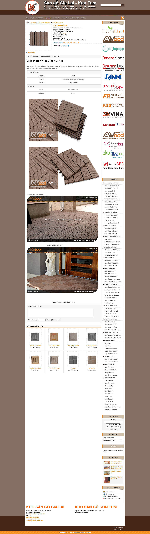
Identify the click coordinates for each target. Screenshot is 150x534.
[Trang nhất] (27, 22)
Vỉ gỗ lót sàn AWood (35, 345)
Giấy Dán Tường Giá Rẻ (111, 196)
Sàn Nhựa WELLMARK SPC (113, 338)
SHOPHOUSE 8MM (110, 271)
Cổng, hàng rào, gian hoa (112, 295)
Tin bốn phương (109, 440)
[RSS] (123, 18)
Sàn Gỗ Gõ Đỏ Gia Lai (111, 207)
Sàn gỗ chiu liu (109, 394)
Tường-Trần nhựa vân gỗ (112, 223)
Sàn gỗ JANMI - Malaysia (112, 236)
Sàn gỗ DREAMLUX (110, 247)
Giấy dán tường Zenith (111, 359)
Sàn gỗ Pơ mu (109, 388)
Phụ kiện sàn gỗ (109, 340)
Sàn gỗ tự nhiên (109, 378)
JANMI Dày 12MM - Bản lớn (112, 244)
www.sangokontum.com (33, 519)
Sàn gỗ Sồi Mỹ (109, 386)
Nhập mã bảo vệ (32, 320)
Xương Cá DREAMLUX (111, 255)
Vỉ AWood (73, 368)
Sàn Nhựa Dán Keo (110, 319)
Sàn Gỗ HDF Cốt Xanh (111, 231)
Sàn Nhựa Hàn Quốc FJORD (113, 329)
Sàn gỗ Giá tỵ (108, 396)
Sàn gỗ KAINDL (109, 367)
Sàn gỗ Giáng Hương (111, 404)
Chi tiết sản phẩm (33, 56)
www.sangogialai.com (32, 517)
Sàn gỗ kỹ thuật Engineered (112, 407)
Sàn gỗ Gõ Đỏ (109, 401)
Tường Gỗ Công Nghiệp (111, 217)
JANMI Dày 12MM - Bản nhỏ (113, 242)
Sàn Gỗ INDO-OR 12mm (111, 263)
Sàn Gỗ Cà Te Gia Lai (111, 202)
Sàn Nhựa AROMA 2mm (111, 324)
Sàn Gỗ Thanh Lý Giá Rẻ (112, 186)
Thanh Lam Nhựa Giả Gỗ (112, 316)
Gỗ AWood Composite (44, 22)
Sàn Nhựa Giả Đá (110, 322)
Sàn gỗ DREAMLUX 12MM (112, 250)
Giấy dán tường (109, 356)
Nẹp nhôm (108, 346)
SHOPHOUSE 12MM (111, 274)
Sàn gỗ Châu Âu (109, 364)
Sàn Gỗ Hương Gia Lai (111, 209)
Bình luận (56, 56)
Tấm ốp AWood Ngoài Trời (112, 290)
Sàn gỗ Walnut (109, 399)
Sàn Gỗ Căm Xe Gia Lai (111, 204)
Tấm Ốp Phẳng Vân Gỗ (111, 311)
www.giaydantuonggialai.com (34, 520)
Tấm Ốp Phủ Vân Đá (110, 313)
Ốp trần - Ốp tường (110, 212)
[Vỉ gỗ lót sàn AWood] (39, 50)
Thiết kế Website (118, 528)
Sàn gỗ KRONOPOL (110, 370)
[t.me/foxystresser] (32, 7)
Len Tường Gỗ (109, 380)
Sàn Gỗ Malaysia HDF (111, 228)
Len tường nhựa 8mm (111, 348)
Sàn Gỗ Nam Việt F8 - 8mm (112, 279)
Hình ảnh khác (46, 56)
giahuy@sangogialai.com (37, 514)
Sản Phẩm (33, 22)
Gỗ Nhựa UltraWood (110, 298)
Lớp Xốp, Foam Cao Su (111, 354)
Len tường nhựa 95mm (111, 351)
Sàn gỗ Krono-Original (111, 375)
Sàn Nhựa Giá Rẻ (110, 191)
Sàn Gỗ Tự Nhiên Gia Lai (112, 199)
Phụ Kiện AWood (109, 303)
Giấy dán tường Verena (111, 362)
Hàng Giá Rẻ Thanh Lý (111, 183)
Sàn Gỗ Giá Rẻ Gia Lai (111, 188)
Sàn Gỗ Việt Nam (109, 268)
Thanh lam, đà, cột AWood (112, 292)
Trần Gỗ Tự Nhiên (110, 220)
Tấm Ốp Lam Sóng (110, 308)
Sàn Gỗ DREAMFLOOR (111, 225)
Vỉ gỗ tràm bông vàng (111, 409)
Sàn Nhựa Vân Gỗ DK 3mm (112, 327)
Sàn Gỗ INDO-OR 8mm (111, 260)
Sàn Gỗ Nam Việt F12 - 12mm (113, 282)
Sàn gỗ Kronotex (109, 372)
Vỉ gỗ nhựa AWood (57, 22)
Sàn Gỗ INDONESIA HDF (112, 266)
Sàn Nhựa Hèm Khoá (111, 332)
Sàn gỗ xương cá (109, 383)
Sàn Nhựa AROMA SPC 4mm (113, 335)
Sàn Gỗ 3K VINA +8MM (111, 276)
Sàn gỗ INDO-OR (109, 257)
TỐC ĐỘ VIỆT (117, 529)
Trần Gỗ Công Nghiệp (111, 215)
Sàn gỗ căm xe (109, 391)
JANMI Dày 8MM (109, 239)
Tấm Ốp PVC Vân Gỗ (110, 305)
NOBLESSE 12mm (110, 252)
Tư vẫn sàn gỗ (109, 438)
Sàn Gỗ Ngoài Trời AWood (112, 287)
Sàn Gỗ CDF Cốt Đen (111, 233)
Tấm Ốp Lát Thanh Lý (111, 193)
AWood (64, 33)
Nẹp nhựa (108, 343)
